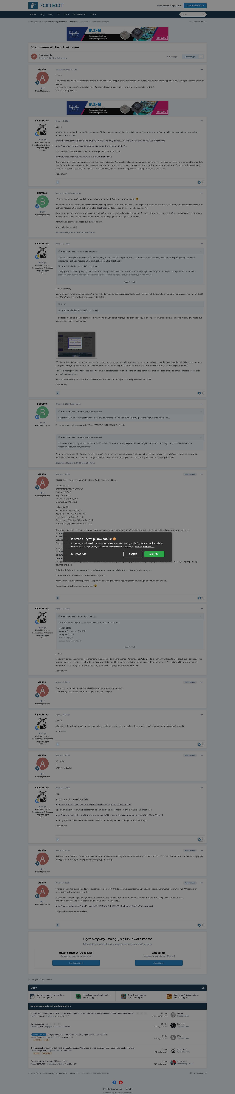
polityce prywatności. (144, 546)
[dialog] (117, 547)
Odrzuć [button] (133, 554)
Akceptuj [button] (154, 554)
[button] (78, 554)
